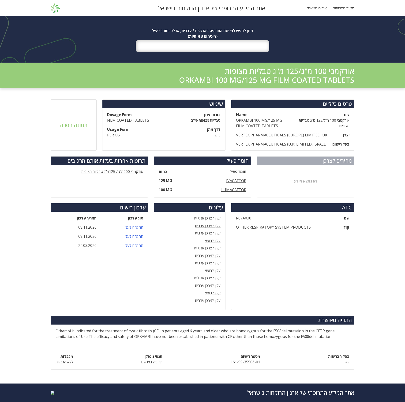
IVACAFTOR (236, 180)
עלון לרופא (213, 240)
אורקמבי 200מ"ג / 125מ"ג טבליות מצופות (112, 171)
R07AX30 (243, 218)
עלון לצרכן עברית (208, 225)
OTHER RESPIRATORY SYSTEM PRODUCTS (273, 227)
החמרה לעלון (133, 227)
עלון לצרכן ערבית (208, 233)
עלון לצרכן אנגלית (207, 218)
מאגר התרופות (343, 8)
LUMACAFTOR (233, 189)
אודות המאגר (317, 8)
